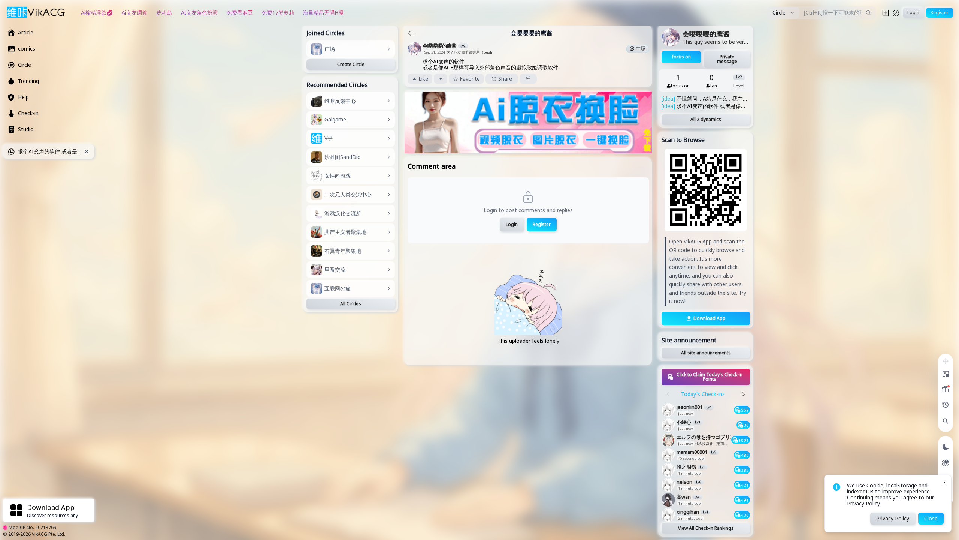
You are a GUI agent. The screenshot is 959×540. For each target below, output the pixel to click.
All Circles (350, 303)
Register (542, 224)
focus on (681, 57)
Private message (727, 59)
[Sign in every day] (945, 389)
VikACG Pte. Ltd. (48, 534)
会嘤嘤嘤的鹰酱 (532, 33)
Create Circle (350, 64)
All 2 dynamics (705, 119)
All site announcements (706, 353)
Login (512, 224)
